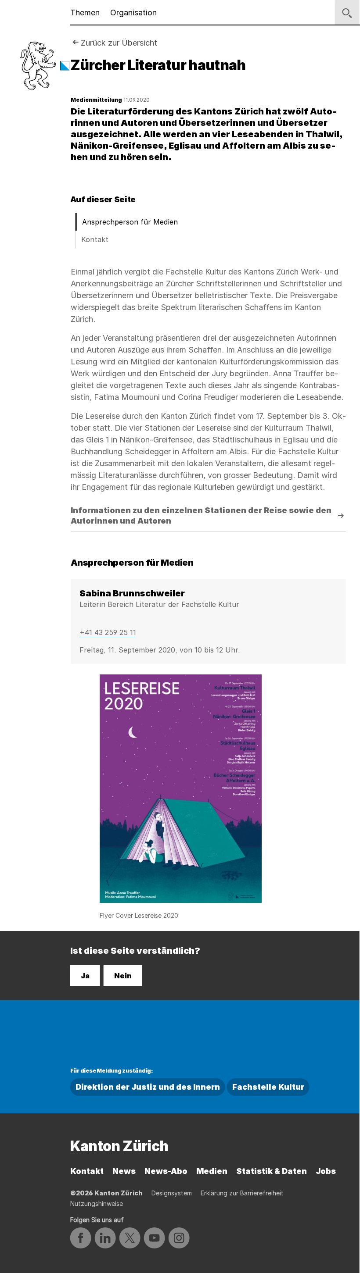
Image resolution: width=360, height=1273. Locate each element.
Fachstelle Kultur (268, 1086)
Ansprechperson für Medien (130, 222)
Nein (123, 975)
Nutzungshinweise (96, 1203)
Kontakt (94, 239)
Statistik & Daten (271, 1171)
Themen (85, 12)
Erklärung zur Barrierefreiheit (242, 1193)
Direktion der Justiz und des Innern (148, 1086)
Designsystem (171, 1193)
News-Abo (165, 1171)
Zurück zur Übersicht (119, 42)
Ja (85, 975)
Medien (211, 1171)
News (124, 1171)
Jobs (326, 1171)
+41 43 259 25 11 (107, 632)
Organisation (133, 12)
